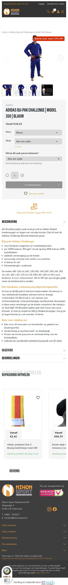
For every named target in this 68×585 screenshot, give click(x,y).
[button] (48, 11)
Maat (8, 140)
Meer (4, 550)
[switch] (7, 580)
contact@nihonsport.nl (15, 517)
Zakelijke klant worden (56, 4)
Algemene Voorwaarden (12, 558)
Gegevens (7, 350)
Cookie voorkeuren (45, 558)
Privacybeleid (29, 558)
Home (5, 32)
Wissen (18, 146)
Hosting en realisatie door (27, 582)
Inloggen (41, 4)
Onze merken (9, 531)
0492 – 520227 (11, 514)
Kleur (8, 131)
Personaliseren (9, 544)
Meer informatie (42, 573)
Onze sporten (9, 525)
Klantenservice (9, 537)
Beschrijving (9, 222)
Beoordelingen (11, 358)
